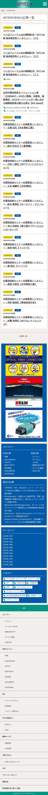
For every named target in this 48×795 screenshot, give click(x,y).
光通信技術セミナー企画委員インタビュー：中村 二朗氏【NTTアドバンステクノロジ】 (23, 164)
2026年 (6, 536)
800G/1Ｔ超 (34, 108)
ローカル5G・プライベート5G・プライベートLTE (23, 111)
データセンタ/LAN (11, 626)
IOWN (8, 79)
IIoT (7, 583)
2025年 (6, 539)
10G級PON (33, 583)
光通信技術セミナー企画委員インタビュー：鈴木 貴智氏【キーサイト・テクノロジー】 (23, 204)
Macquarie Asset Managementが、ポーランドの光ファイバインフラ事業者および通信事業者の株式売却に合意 (24, 508)
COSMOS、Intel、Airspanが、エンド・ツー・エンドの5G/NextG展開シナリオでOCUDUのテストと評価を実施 (24, 490)
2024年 (6, 542)
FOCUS (8, 462)
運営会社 (5, 782)
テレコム (35, 457)
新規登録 (8, 706)
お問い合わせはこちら (12, 762)
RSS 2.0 (8, 724)
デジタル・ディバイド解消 (15, 591)
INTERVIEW (9, 474)
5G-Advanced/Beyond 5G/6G (16, 108)
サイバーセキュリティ (24, 587)
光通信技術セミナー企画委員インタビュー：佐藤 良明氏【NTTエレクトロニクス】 (23, 320)
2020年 (6, 553)
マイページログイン (11, 701)
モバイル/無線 (37, 468)
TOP (3, 768)
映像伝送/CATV (38, 465)
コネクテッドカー (12, 600)
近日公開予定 (10, 471)
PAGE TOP (24, 608)
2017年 (6, 562)
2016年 (6, 565)
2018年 (6, 559)
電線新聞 (8, 743)
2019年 (6, 556)
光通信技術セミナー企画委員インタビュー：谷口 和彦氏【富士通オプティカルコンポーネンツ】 (23, 226)
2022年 (6, 547)
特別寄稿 (8, 468)
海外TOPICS (9, 465)
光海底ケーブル (36, 595)
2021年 (6, 550)
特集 (6, 457)
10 (26, 336)
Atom (7, 730)
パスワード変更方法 (11, 711)
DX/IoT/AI (36, 471)
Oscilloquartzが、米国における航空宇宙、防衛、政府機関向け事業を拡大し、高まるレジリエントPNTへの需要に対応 (24, 499)
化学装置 (8, 748)
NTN (7, 587)
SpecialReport (10, 459)
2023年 (6, 545)
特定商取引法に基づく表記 (11, 788)
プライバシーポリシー (9, 775)
